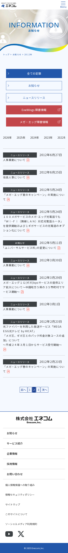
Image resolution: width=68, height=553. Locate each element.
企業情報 (12, 453)
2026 (6, 137)
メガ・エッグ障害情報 (34, 122)
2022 (60, 137)
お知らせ (34, 85)
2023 (47, 137)
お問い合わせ (15, 474)
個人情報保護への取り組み (20, 485)
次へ (44, 390)
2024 (33, 137)
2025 (20, 137)
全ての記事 (34, 73)
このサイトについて (16, 514)
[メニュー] (63, 4)
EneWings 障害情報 (34, 110)
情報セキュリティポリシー (20, 494)
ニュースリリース (34, 98)
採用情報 (12, 464)
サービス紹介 (15, 443)
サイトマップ (12, 504)
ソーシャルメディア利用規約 (21, 524)
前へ (23, 390)
